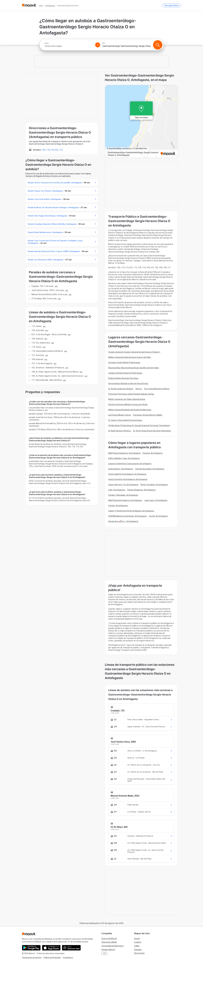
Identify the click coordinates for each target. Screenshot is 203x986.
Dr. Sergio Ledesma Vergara (120, 389)
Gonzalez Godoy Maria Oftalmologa (124, 362)
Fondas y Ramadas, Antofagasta (123, 495)
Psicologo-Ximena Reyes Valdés (147, 415)
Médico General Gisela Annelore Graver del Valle (129, 357)
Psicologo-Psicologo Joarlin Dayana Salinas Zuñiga (131, 394)
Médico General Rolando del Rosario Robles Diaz (129, 410)
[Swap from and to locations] (97, 44)
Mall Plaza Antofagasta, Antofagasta (125, 500)
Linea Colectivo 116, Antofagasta (123, 484)
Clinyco (138, 389)
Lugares (137, 942)
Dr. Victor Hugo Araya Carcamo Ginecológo (152, 431)
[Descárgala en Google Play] (31, 948)
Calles (136, 946)
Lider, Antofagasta (116, 490)
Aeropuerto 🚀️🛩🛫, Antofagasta (123, 521)
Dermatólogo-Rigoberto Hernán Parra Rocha (128, 383)
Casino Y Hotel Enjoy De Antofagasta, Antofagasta (131, 511)
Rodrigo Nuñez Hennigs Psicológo (123, 378)
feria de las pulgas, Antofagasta (149, 469)
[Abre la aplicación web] (71, 948)
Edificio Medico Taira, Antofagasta (123, 458)
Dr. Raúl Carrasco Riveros (119, 431)
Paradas (138, 949)
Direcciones (139, 953)
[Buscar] (157, 45)
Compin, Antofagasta (118, 505)
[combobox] (68, 46)
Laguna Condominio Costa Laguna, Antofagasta (129, 463)
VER (56, 286)
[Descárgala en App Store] (51, 948)
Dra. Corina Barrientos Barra (156, 389)
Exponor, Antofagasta (152, 453)
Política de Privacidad (52, 957)
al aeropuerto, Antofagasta (120, 469)
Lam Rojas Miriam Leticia (119, 415)
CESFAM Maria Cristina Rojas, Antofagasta (127, 516)
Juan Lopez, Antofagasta (155, 500)
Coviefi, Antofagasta (158, 516)
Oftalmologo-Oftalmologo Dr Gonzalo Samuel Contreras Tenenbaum (139, 425)
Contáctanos (68, 957)
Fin (103, 43)
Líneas (137, 938)
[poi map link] (141, 121)
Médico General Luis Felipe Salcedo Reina (126, 399)
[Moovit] (29, 5)
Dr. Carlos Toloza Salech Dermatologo (125, 420)
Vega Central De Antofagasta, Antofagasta (127, 479)
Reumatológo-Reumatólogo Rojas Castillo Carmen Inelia (133, 368)
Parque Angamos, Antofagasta (141, 490)
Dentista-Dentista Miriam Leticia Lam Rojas (127, 404)
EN (104, 953)
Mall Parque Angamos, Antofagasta (124, 453)
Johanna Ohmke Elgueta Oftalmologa (125, 373)
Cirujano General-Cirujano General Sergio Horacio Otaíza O (134, 352)
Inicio (46, 43)
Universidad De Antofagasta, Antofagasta (127, 474)
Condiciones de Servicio (31, 957)
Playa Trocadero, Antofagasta (154, 484)
